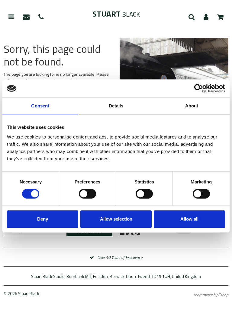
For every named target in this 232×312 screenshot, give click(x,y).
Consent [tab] (40, 105)
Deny (42, 218)
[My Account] (206, 17)
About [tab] (191, 105)
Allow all (189, 218)
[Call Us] (41, 17)
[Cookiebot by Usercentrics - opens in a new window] (198, 88)
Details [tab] (116, 105)
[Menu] (11, 17)
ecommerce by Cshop (210, 294)
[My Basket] (220, 17)
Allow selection (116, 218)
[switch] (87, 194)
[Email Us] (26, 17)
